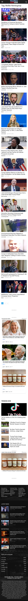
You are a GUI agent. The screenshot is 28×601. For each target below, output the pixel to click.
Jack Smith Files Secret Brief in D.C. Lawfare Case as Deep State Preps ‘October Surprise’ (12, 108)
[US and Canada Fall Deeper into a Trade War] (5, 540)
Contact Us (20, 492)
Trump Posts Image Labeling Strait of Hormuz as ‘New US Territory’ (17, 438)
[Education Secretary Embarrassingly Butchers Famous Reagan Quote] (14, 205)
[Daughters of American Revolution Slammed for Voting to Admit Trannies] (14, 14)
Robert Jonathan (4, 196)
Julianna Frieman (4, 69)
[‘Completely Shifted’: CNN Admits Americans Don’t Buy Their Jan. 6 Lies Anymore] (14, 56)
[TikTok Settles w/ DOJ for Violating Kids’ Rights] (14, 409)
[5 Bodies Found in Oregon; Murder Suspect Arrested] (5, 424)
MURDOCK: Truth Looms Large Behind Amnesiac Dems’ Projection (12, 295)
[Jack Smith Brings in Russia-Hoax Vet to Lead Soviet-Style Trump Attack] (14, 185)
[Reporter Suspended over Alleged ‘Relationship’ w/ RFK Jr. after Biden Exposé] (14, 121)
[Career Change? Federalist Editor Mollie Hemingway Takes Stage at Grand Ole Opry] (14, 34)
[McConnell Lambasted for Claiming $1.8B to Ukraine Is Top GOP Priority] (14, 266)
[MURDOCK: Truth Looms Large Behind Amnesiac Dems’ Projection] (14, 286)
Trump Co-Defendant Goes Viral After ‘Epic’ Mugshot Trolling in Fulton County (13, 254)
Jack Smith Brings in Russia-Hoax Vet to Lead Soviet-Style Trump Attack (13, 193)
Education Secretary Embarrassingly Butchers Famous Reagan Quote (12, 214)
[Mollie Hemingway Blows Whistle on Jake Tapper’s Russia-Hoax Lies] (14, 78)
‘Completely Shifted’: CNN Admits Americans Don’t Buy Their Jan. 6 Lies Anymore (12, 66)
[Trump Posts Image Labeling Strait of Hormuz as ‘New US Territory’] (5, 438)
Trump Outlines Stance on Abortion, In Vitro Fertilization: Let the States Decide (13, 173)
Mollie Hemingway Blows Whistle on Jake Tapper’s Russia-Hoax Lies (14, 87)
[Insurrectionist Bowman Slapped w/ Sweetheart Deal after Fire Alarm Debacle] (14, 225)
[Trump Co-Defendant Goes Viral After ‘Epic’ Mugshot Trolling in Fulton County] (14, 246)
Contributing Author (5, 216)
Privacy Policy (4, 496)
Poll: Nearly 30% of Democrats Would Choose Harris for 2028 (18, 445)
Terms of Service (13, 489)
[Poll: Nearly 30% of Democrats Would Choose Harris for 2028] (5, 445)
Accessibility (21, 488)
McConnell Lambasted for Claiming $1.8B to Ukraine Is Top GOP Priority (14, 275)
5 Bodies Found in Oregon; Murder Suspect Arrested (18, 423)
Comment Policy (13, 488)
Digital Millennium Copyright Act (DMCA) (22, 495)
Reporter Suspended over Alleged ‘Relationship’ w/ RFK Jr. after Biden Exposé (12, 130)
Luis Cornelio (3, 89)
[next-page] (8, 303)
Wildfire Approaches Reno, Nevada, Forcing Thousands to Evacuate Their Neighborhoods (17, 533)
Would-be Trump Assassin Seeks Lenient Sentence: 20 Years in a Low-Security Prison (18, 522)
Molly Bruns (3, 155)
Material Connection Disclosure (12, 492)
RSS (11, 495)
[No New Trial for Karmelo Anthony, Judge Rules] (5, 431)
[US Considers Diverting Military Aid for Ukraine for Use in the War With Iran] (5, 515)
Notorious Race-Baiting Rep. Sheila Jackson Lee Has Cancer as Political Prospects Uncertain (12, 152)
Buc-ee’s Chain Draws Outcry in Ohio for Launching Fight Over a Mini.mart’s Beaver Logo (18, 547)
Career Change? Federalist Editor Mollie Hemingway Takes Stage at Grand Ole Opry (13, 44)
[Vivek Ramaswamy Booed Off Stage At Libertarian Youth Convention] (5, 508)
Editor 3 (2, 111)
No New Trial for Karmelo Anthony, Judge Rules (17, 430)
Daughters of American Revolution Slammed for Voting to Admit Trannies (12, 23)
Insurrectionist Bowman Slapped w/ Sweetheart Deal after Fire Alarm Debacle (13, 234)
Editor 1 (2, 25)
